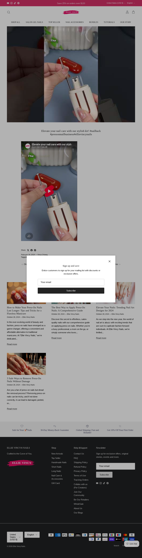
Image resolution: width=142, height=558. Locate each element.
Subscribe (71, 290)
